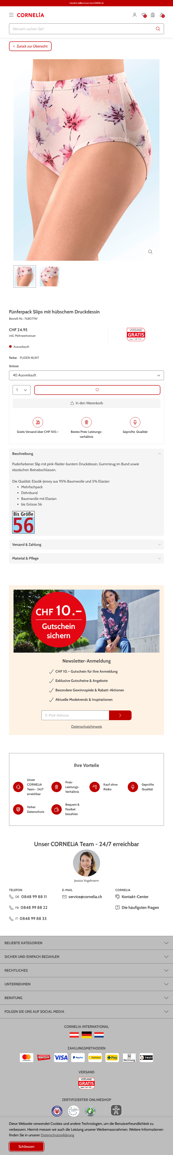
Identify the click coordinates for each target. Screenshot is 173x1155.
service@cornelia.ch (85, 896)
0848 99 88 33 (33, 918)
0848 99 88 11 (34, 896)
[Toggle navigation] (11, 15)
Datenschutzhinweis (86, 726)
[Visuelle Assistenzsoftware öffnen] (114, 1110)
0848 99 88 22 (34, 907)
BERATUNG (14, 998)
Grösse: (14, 366)
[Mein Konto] (134, 15)
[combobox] (86, 28)
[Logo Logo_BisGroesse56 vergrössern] (23, 522)
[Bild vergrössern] (150, 251)
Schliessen (26, 1146)
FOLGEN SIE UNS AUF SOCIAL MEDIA (34, 1011)
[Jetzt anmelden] (120, 715)
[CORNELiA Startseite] (30, 15)
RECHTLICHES (16, 970)
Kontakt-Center (135, 896)
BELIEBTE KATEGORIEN (23, 943)
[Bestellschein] (152, 15)
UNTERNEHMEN (17, 984)
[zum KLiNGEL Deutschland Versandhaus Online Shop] (87, 1034)
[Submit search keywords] (158, 28)
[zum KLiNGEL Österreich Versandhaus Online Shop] (74, 1035)
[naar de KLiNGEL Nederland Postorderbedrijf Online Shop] (99, 1035)
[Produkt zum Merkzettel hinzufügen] (97, 390)
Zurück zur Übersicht (32, 46)
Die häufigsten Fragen (140, 907)
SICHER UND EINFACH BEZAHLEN (32, 957)
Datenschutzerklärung (57, 1135)
